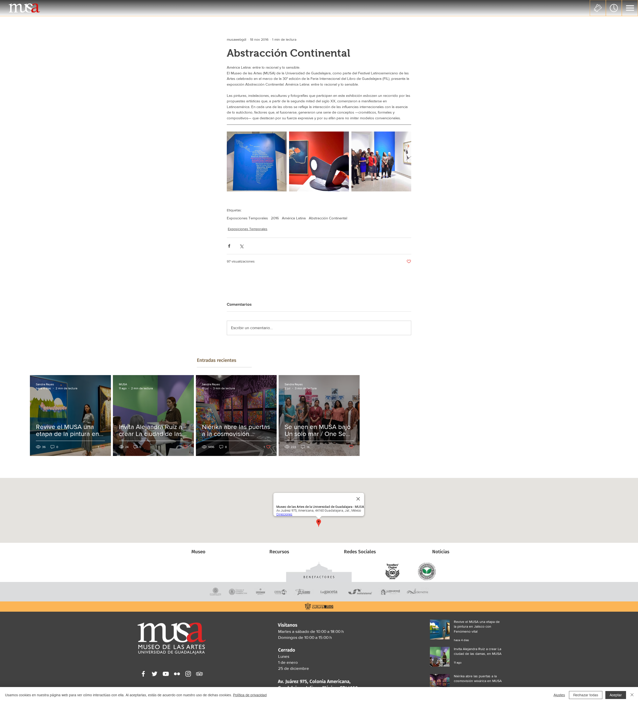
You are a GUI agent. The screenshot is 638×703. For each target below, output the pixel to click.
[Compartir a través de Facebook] (229, 246)
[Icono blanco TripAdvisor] (199, 674)
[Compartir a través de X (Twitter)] (241, 246)
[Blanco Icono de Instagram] (188, 674)
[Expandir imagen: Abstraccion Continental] (319, 161)
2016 (275, 218)
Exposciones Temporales (247, 218)
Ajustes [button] (559, 695)
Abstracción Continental (328, 218)
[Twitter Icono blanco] (154, 674)
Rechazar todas (585, 695)
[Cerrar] (632, 695)
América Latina (294, 218)
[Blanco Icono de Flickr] (177, 674)
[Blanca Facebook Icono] (143, 674)
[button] (630, 8)
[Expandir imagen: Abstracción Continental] (257, 161)
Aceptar (616, 695)
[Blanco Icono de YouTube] (165, 674)
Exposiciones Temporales (247, 229)
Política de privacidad (250, 695)
